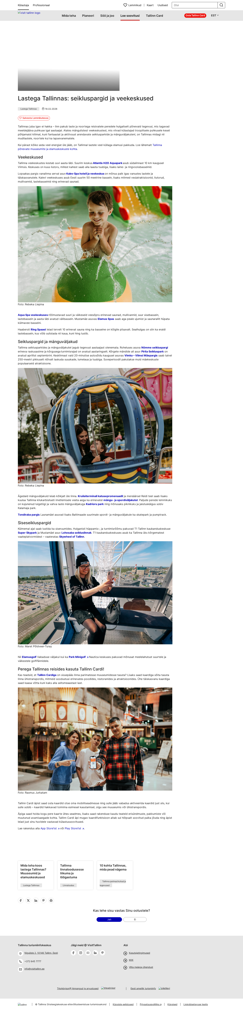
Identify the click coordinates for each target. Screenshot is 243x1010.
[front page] (29, 12)
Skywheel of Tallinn (71, 536)
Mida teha (69, 15)
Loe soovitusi (130, 15)
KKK (131, 960)
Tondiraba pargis (29, 514)
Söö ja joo (107, 15)
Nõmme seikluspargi (154, 347)
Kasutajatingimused (139, 953)
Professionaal (41, 5)
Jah (109, 919)
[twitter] (28, 900)
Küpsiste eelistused (123, 1004)
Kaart (150, 5)
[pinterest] (103, 953)
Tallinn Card (154, 15)
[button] (147, 32)
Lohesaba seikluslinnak (76, 532)
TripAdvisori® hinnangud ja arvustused (78, 988)
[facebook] (21, 900)
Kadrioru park (95, 504)
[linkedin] (36, 900)
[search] (221, 5)
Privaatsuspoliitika (150, 1004)
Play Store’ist (73, 828)
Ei (135, 919)
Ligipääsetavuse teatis (195, 1004)
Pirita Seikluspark (152, 351)
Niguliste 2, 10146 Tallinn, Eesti (41, 953)
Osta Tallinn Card (195, 15)
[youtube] (88, 953)
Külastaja (23, 5)
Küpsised (172, 1004)
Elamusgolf (29, 657)
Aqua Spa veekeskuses (33, 315)
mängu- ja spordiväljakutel (120, 500)
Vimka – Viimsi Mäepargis (141, 355)
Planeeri (88, 15)
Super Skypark (27, 532)
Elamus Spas (106, 319)
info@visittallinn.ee (34, 968)
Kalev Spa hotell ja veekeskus (85, 173)
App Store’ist (48, 828)
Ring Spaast (38, 329)
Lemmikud (134, 5)
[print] (51, 900)
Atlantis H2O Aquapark (107, 163)
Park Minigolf (77, 657)
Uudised (163, 5)
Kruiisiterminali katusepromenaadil (100, 496)
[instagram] (81, 953)
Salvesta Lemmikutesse (35, 117)
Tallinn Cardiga (46, 675)
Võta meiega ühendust (141, 967)
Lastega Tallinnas (28, 109)
